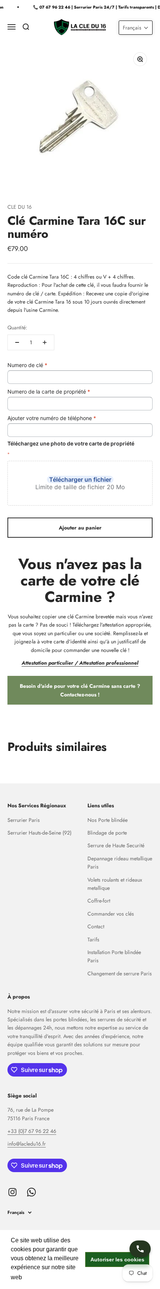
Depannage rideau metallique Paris (119, 862)
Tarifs (93, 939)
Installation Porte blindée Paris (114, 956)
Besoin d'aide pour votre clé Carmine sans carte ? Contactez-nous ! (80, 690)
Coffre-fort (98, 900)
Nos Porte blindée (107, 820)
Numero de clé (27, 365)
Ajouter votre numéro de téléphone (51, 418)
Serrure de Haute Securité (115, 845)
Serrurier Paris (23, 820)
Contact (95, 926)
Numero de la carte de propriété (48, 391)
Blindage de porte (107, 832)
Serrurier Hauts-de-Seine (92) (39, 832)
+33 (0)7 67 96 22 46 (31, 1131)
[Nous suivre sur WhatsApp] (31, 1192)
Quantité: (17, 327)
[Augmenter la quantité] (44, 342)
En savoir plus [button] (43, 1277)
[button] (135, 27)
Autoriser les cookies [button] (117, 1259)
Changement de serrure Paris (119, 973)
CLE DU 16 (19, 207)
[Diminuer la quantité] (17, 342)
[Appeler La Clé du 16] (140, 1248)
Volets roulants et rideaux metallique (114, 884)
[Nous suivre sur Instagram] (12, 1192)
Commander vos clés (110, 913)
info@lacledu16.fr (26, 1143)
